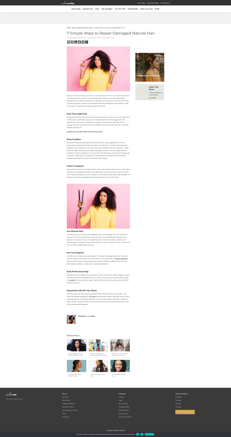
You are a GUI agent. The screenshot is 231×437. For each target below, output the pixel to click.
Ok (137, 434)
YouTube (178, 404)
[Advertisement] (115, 18)
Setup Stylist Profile (153, 3)
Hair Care (76, 9)
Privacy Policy (123, 414)
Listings (121, 397)
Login (120, 400)
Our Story (65, 397)
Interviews (133, 9)
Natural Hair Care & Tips (84, 28)
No (142, 434)
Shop (157, 9)
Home (69, 28)
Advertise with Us (68, 407)
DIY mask (92, 296)
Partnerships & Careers (69, 410)
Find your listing (124, 407)
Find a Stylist (141, 3)
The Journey (107, 9)
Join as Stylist (123, 404)
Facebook (178, 400)
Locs (97, 9)
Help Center (66, 400)
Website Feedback (68, 404)
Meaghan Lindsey (76, 38)
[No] (229, 434)
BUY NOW (152, 98)
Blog (73, 28)
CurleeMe (72, 280)
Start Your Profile (185, 412)
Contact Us (65, 417)
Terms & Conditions (125, 417)
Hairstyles (88, 9)
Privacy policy (149, 434)
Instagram (178, 397)
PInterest (178, 407)
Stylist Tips (120, 9)
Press (64, 414)
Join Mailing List (165, 3)
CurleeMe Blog (124, 410)
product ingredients (121, 259)
